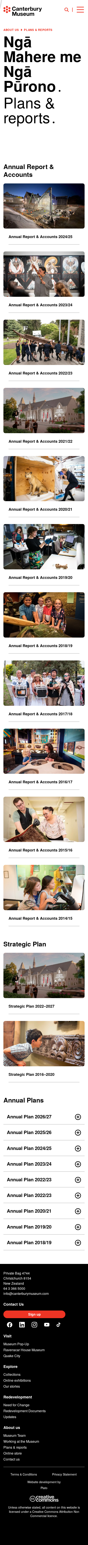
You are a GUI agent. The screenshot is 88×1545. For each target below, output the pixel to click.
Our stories (11, 1386)
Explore (10, 1366)
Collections (12, 1374)
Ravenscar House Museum (24, 1349)
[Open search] (69, 10)
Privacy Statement (64, 1474)
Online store (12, 1453)
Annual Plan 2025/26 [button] (29, 1132)
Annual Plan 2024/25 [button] (29, 1148)
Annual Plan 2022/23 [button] (29, 1179)
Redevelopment (17, 1397)
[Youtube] (47, 1324)
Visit (7, 1336)
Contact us (11, 1459)
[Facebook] (9, 1324)
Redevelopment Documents (24, 1410)
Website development (42, 1482)
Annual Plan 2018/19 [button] (29, 1242)
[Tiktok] (59, 1324)
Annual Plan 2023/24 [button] (29, 1163)
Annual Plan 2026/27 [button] (29, 1116)
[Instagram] (34, 1325)
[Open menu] (80, 10)
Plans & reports (15, 1447)
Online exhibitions (17, 1380)
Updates (9, 1416)
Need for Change (16, 1404)
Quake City (11, 1355)
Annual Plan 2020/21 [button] (29, 1210)
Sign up (34, 1314)
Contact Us (13, 1304)
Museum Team (14, 1435)
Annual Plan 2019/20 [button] (29, 1226)
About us (11, 30)
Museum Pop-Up (16, 1343)
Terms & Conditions (23, 1474)
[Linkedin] (22, 1325)
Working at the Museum (21, 1441)
